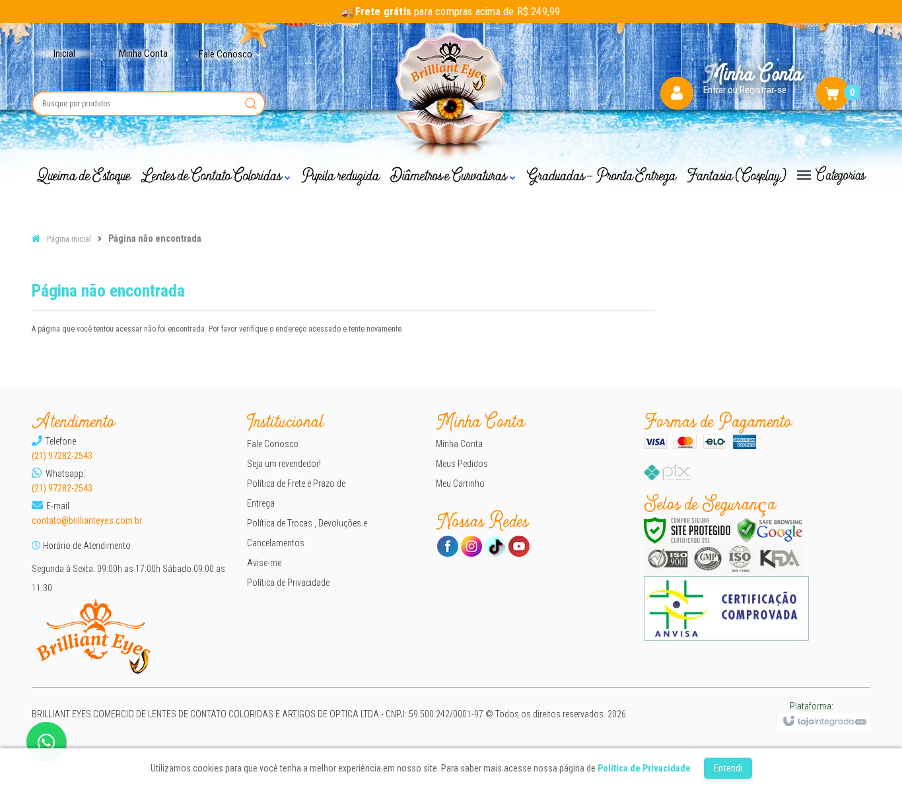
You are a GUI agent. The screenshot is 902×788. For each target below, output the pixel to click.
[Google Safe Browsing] (770, 530)
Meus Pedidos (462, 463)
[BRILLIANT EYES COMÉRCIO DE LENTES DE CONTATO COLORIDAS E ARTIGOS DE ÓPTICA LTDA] (451, 97)
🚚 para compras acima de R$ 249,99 (450, 11)
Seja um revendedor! (284, 463)
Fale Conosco (272, 444)
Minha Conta (143, 53)
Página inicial (69, 239)
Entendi (728, 768)
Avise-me (264, 562)
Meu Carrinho (460, 483)
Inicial (64, 53)
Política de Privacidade (288, 582)
